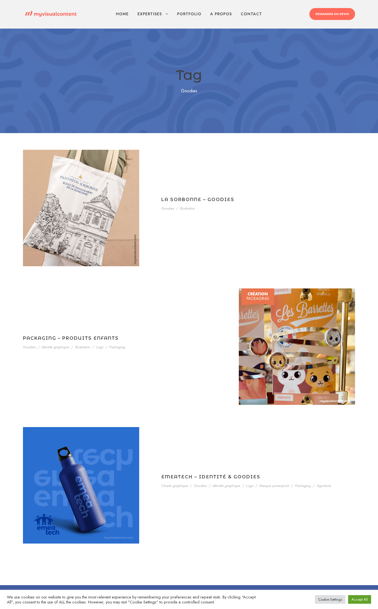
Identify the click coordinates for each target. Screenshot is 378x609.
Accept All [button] (359, 599)
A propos (221, 14)
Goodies (167, 208)
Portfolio (189, 14)
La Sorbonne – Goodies (197, 199)
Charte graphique (174, 485)
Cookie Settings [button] (330, 599)
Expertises (150, 14)
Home (122, 14)
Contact (251, 14)
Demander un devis (332, 14)
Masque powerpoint (274, 485)
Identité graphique (55, 347)
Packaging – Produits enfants (71, 338)
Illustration (187, 208)
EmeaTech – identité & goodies (210, 476)
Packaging (117, 347)
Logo (99, 347)
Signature (324, 485)
